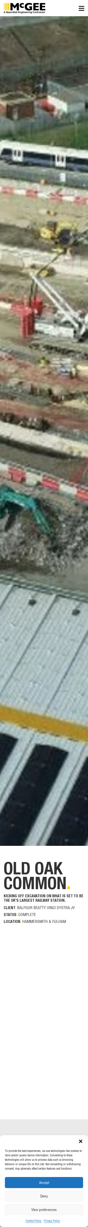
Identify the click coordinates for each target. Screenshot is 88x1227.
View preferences (44, 1209)
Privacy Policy (52, 1221)
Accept (44, 1182)
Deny (44, 1196)
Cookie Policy (33, 1221)
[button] (80, 1141)
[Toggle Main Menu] (83, 7)
